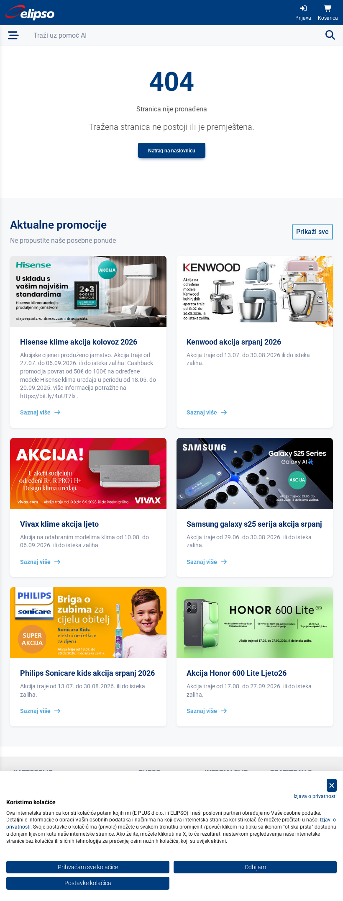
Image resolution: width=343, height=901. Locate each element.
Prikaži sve (312, 232)
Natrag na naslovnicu (171, 151)
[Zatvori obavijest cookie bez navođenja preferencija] (332, 785)
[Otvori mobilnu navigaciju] (13, 35)
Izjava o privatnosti (315, 796)
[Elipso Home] (30, 13)
